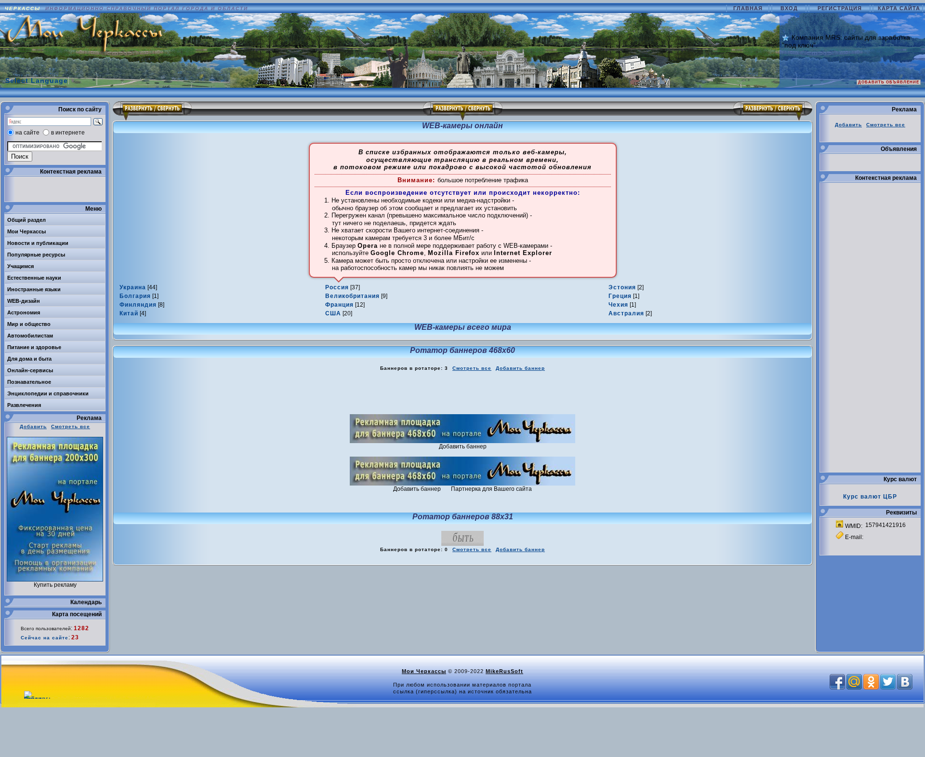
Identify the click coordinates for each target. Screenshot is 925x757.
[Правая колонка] (773, 111)
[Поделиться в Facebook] (837, 681)
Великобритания (352, 296)
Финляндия (138, 304)
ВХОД (790, 8)
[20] (338, 313)
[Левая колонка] (152, 111)
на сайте (27, 132)
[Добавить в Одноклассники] (871, 681)
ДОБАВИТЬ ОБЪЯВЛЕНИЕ (888, 82)
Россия (337, 287)
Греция (620, 296)
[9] (356, 296)
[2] (626, 287)
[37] (342, 287)
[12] (345, 304)
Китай (128, 313)
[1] (139, 296)
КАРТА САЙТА (899, 8)
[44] (138, 287)
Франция (339, 304)
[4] (132, 313)
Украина (132, 287)
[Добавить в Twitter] (888, 681)
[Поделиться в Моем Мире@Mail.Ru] (854, 681)
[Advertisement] (462, 392)
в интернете (68, 132)
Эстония (622, 287)
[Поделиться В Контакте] (904, 681)
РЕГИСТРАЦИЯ (841, 8)
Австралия (626, 313)
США (333, 313)
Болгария (135, 296)
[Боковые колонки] (462, 111)
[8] (141, 304)
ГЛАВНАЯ (748, 8)
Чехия (618, 304)
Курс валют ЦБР (870, 496)
